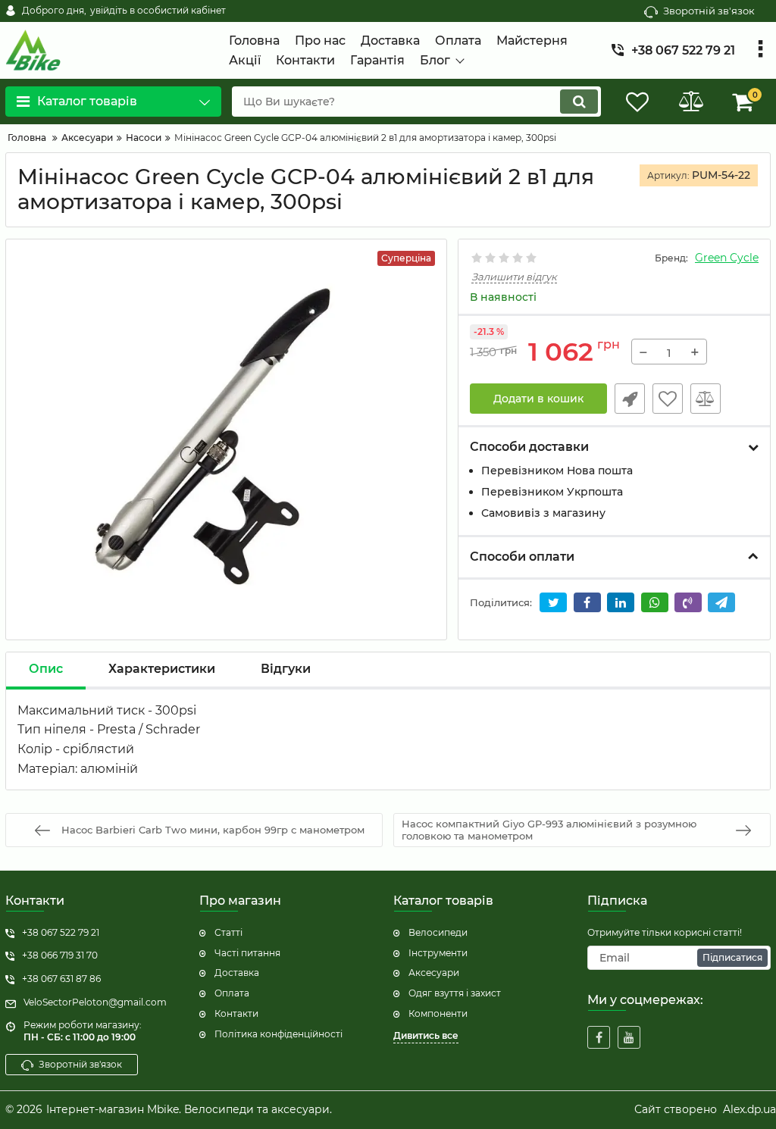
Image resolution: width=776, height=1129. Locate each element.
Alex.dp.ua (749, 1109)
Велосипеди (438, 932)
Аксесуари (433, 972)
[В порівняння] (705, 398)
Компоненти (438, 1013)
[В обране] (667, 398)
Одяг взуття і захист (454, 993)
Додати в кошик (538, 398)
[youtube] (629, 1037)
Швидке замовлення (630, 398)
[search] (579, 101)
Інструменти (438, 953)
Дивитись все (425, 1035)
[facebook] (598, 1037)
